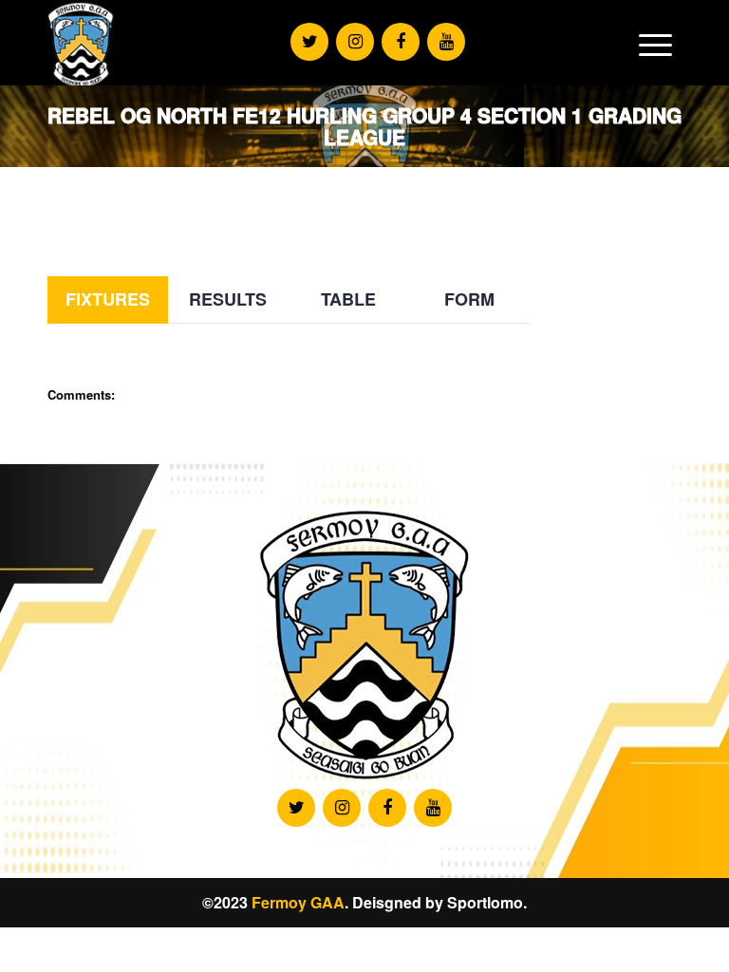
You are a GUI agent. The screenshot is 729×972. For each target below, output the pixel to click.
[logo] (80, 44)
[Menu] (655, 44)
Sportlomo (485, 902)
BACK (646, 224)
